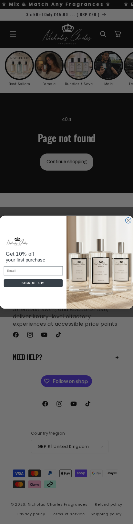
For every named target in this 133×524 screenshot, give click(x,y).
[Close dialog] (128, 220)
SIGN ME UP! (33, 282)
